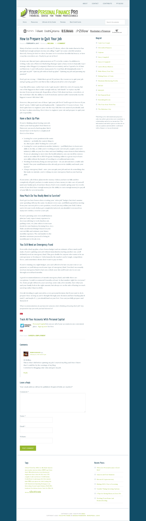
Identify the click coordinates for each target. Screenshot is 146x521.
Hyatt (33, 481)
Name (23, 416)
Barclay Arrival (39, 472)
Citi (42, 474)
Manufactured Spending (34, 484)
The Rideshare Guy (104, 109)
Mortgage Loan (45, 484)
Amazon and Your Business (105, 475)
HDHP (26, 481)
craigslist (27, 477)
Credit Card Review (35, 477)
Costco (45, 474)
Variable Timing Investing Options (108, 489)
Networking (28, 486)
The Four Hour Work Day (106, 104)
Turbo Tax (45, 488)
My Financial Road (104, 95)
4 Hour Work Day (30, 467)
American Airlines (37, 470)
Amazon (49, 468)
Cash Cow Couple (104, 43)
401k (37, 468)
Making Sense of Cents (105, 76)
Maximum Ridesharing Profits (108, 81)
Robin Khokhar (35, 352)
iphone (36, 481)
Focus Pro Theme (64, 515)
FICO (42, 479)
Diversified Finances (105, 48)
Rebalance (43, 486)
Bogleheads (28, 474)
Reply (26, 373)
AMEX (44, 470)
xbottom (35, 492)
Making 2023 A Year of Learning (107, 484)
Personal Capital (39, 324)
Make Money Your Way (105, 71)
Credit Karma (45, 477)
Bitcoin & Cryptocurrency (105, 479)
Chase (33, 474)
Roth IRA (49, 486)
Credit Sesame (37, 479)
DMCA (83, 513)
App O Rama (49, 470)
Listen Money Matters (105, 67)
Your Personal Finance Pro (48, 13)
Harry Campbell (103, 57)
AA (40, 468)
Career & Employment (36, 335)
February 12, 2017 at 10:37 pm (38, 354)
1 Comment (61, 43)
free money (47, 479)
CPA (48, 474)
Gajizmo (101, 52)
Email (22, 426)
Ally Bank (44, 467)
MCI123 (100, 86)
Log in (98, 515)
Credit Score (29, 479)
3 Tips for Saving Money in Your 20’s (109, 493)
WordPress (91, 515)
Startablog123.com (104, 100)
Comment (24, 392)
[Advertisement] (70, 129)
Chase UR (37, 474)
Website (23, 437)
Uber (49, 488)
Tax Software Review (36, 488)
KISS (42, 481)
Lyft (26, 484)
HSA (29, 481)
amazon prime (28, 470)
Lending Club (47, 481)
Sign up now (42, 326)
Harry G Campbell (104, 62)
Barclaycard (46, 472)
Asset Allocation (30, 472)
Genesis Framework (79, 515)
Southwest (27, 488)
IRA (40, 481)
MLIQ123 (101, 90)
